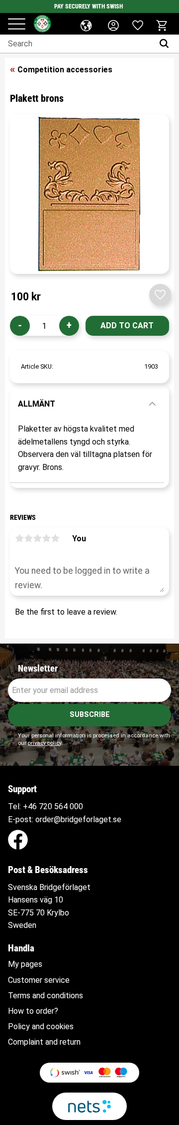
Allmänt (36, 404)
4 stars (46, 538)
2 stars (28, 538)
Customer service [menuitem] (39, 980)
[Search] (166, 44)
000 (76, 806)
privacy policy (44, 743)
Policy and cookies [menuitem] (41, 1026)
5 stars (55, 538)
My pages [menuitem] (25, 964)
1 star (19, 538)
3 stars (37, 538)
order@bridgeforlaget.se (78, 819)
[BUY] (127, 326)
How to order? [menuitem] (33, 1011)
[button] (16, 24)
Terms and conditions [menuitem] (45, 995)
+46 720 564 (45, 806)
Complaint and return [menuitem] (44, 1042)
